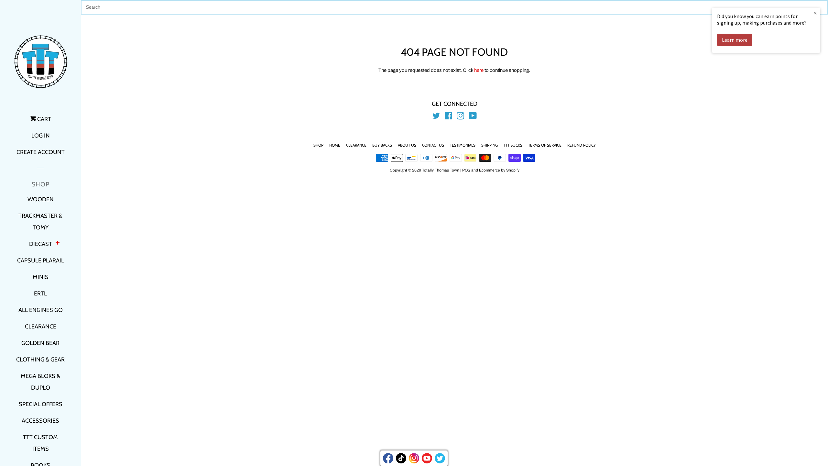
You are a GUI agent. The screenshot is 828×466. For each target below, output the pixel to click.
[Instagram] (414, 458)
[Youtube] (426, 458)
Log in (40, 135)
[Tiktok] (401, 458)
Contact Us (433, 145)
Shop (318, 145)
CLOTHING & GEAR (40, 359)
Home (334, 145)
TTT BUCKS (513, 145)
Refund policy (581, 145)
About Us (407, 145)
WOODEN (40, 199)
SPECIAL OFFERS (40, 404)
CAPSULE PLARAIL (40, 260)
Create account (40, 152)
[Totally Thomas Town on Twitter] (436, 117)
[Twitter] (439, 458)
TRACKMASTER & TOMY (40, 221)
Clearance (356, 145)
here (479, 70)
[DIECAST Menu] (57, 243)
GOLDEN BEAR (40, 343)
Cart (43, 119)
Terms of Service (544, 145)
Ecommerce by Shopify (499, 170)
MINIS (41, 277)
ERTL (40, 293)
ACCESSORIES (40, 420)
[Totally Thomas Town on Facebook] (448, 117)
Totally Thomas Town (440, 170)
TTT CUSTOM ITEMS (40, 443)
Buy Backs (382, 145)
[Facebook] (388, 458)
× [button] (815, 13)
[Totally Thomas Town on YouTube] (473, 117)
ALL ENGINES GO (40, 310)
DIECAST (40, 244)
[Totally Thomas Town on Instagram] (460, 117)
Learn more (734, 40)
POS (466, 170)
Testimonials (462, 145)
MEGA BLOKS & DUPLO (40, 381)
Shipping (489, 145)
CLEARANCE (40, 326)
